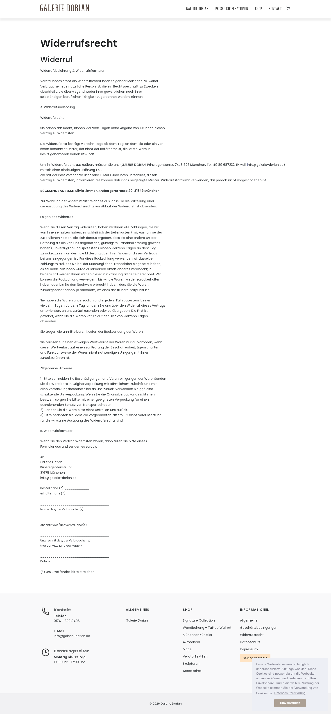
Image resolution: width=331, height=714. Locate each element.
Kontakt (275, 9)
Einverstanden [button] (290, 703)
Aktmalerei (191, 642)
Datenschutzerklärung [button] (290, 693)
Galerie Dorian (197, 9)
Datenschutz (250, 642)
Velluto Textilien (195, 656)
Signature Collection (199, 620)
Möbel (187, 649)
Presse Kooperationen (231, 9)
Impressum (249, 649)
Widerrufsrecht (252, 635)
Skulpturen (191, 663)
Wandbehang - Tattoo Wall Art (207, 627)
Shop (258, 9)
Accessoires (192, 671)
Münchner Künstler (197, 635)
